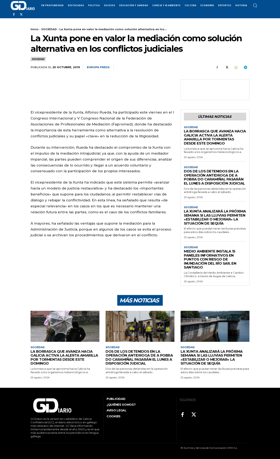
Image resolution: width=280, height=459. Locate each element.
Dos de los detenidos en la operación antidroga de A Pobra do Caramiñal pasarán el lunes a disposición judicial (214, 177)
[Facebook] (13, 14)
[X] (21, 14)
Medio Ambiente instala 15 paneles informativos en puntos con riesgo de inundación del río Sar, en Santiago (210, 259)
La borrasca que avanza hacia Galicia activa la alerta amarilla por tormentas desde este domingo (215, 137)
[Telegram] (245, 67)
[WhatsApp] (236, 67)
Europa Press (98, 67)
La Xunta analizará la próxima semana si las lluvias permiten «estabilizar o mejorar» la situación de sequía (215, 217)
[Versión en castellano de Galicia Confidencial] (22, 5)
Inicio (35, 29)
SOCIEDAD (49, 29)
